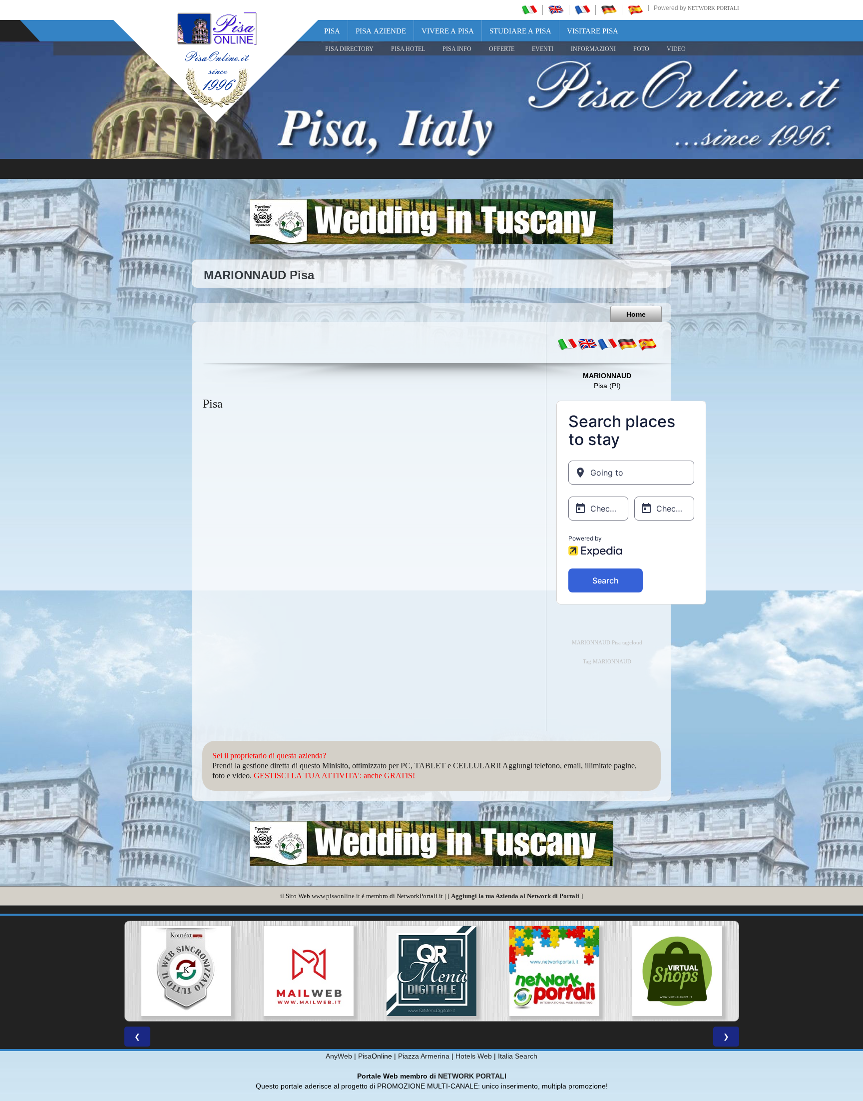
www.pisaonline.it (336, 896)
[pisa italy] (556, 9)
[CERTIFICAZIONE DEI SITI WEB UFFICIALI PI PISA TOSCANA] (677, 971)
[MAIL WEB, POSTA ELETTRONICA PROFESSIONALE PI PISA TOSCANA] (186, 971)
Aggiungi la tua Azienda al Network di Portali (515, 896)
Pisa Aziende (381, 31)
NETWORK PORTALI (472, 1076)
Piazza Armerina (423, 1056)
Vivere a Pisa (448, 31)
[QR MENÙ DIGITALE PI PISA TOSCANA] (309, 971)
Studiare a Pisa (520, 31)
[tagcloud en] (587, 344)
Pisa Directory (349, 48)
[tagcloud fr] (607, 344)
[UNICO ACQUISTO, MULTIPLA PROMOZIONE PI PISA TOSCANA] (431, 971)
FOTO (641, 48)
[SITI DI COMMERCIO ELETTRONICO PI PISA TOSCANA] (554, 971)
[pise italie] (582, 9)
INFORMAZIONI (593, 48)
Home (636, 314)
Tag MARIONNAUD (607, 661)
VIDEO (676, 48)
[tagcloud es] (647, 344)
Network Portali (713, 8)
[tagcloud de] (627, 344)
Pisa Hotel (408, 48)
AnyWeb (339, 1056)
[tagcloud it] (567, 344)
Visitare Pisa (592, 31)
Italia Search (517, 1056)
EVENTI (542, 48)
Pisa (332, 31)
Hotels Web (473, 1056)
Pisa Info (456, 48)
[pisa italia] (529, 9)
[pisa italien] (609, 9)
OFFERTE (501, 48)
